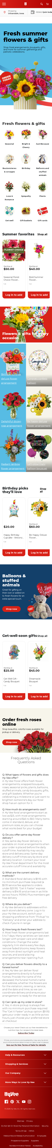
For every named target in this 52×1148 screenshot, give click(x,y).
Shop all (42, 234)
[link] (11, 609)
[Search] (41, 4)
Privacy (29, 1121)
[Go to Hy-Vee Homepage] (26, 4)
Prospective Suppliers (20, 1141)
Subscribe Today (26, 1033)
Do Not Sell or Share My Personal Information (20, 1126)
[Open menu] (4, 4)
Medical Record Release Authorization (19, 1136)
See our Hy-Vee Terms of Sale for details (26, 1045)
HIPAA (31, 1131)
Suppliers (35, 1141)
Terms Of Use (20, 1131)
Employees (41, 1136)
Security (45, 1126)
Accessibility (38, 1146)
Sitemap (20, 1121)
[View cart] (47, 4)
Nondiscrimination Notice (19, 1146)
